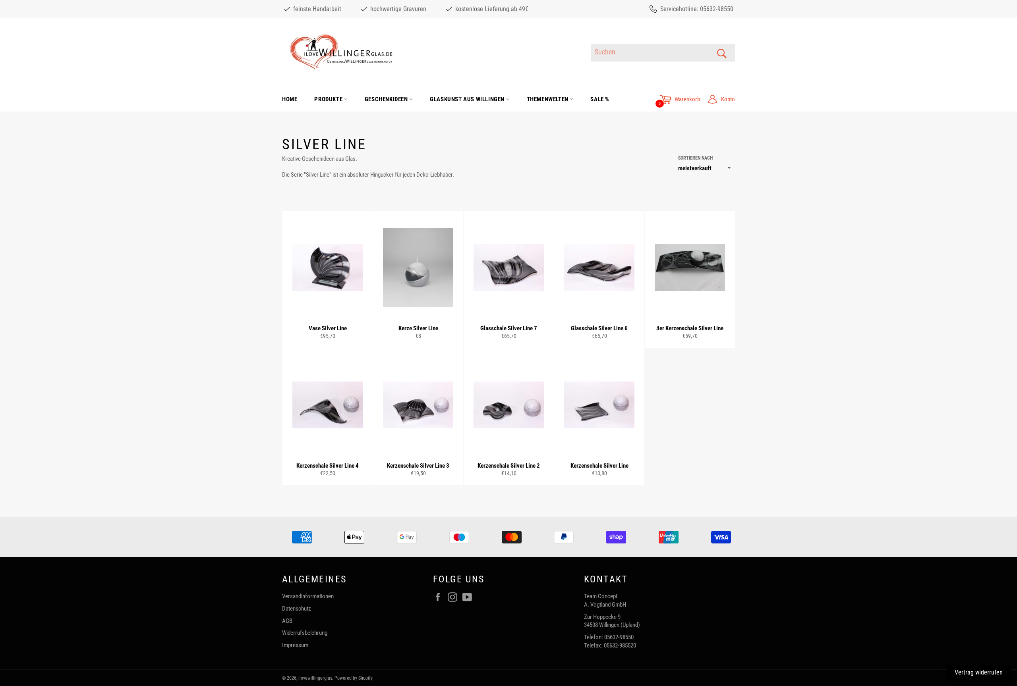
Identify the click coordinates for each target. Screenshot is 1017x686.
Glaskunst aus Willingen (468, 99)
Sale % (599, 99)
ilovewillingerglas (315, 678)
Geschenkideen (387, 99)
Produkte (329, 99)
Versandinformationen (308, 596)
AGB (287, 620)
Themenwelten (548, 99)
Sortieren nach (695, 158)
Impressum (295, 645)
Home (289, 99)
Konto (728, 99)
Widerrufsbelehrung (304, 632)
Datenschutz (296, 608)
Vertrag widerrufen (979, 672)
